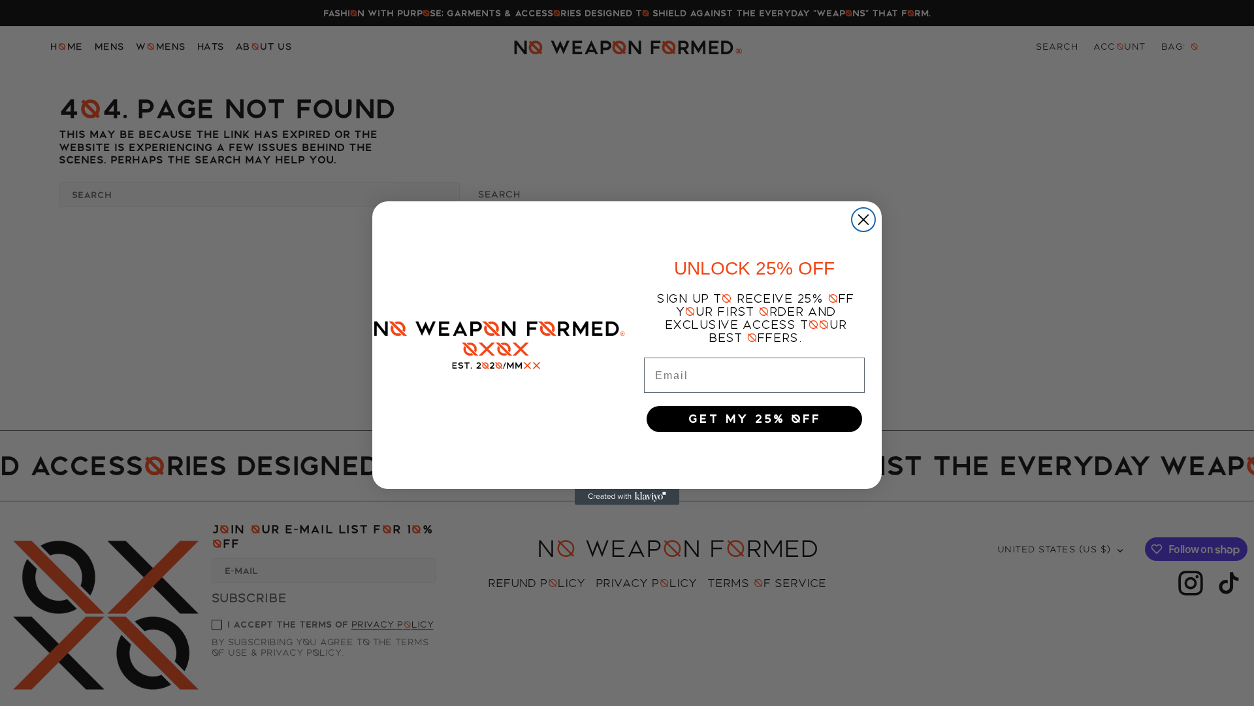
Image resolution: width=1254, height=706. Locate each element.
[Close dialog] (863, 219)
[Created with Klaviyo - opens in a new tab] (627, 497)
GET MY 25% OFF (754, 419)
